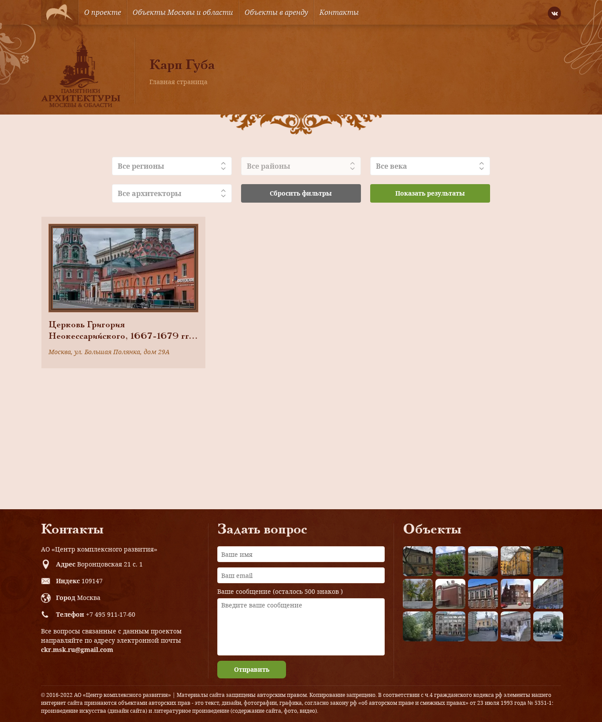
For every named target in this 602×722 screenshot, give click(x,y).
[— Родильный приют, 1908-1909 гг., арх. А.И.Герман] (483, 594)
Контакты (339, 12)
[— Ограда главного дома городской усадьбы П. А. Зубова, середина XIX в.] (548, 561)
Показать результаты (430, 193)
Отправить (251, 669)
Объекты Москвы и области (183, 12)
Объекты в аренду (276, 12)
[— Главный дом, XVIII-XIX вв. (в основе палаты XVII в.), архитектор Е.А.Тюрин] (418, 561)
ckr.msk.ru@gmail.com (77, 649)
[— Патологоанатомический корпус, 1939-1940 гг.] (450, 594)
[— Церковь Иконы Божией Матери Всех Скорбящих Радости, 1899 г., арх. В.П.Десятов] (516, 594)
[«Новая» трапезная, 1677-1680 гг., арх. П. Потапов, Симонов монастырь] (516, 626)
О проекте (102, 12)
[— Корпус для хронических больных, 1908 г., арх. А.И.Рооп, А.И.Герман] (483, 561)
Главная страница (178, 82)
